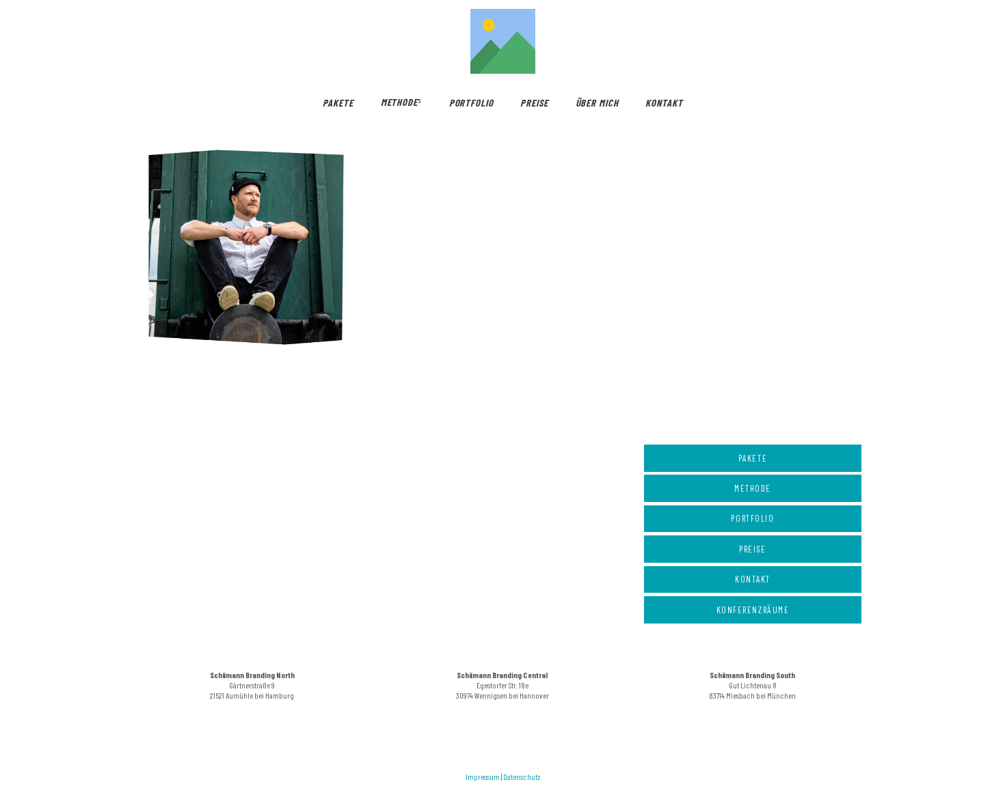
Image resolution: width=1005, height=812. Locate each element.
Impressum (483, 776)
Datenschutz (521, 776)
